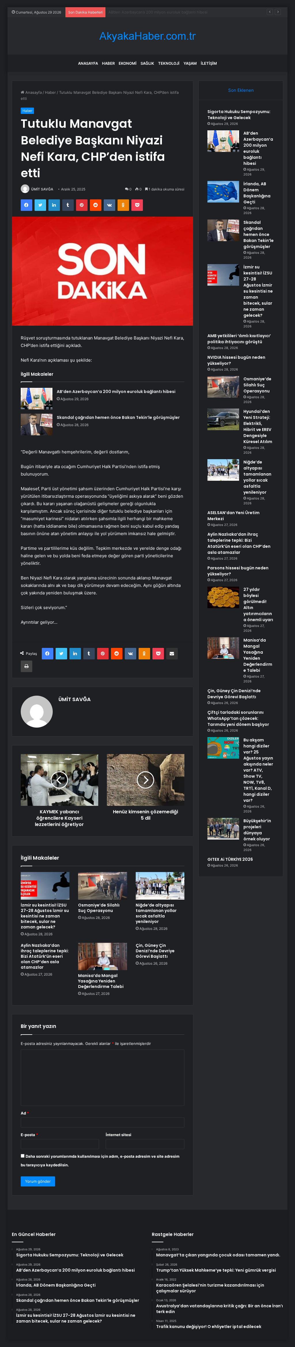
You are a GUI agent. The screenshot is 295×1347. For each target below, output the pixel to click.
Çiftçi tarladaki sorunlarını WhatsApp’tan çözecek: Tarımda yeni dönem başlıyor (238, 718)
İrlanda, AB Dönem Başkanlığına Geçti (141, 12)
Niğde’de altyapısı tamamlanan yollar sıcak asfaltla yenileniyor (156, 913)
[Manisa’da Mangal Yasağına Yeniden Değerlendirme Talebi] (102, 956)
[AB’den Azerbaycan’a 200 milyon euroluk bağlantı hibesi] (36, 398)
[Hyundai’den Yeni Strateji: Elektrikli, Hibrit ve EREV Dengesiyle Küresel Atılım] (223, 419)
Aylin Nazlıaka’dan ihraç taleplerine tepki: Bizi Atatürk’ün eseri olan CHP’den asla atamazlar (45, 956)
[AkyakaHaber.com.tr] (147, 36)
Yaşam (190, 63)
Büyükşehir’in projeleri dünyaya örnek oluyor (257, 830)
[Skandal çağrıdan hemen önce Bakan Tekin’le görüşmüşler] (36, 424)
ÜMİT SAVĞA (42, 189)
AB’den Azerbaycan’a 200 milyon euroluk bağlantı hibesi (116, 391)
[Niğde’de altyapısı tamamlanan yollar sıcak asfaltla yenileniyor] (160, 886)
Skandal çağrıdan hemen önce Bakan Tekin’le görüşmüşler (118, 417)
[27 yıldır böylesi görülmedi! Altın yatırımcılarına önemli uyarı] (223, 597)
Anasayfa (88, 63)
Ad (25, 1113)
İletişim (209, 63)
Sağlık (147, 63)
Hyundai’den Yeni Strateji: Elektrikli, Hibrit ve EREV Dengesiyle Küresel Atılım (257, 426)
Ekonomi (128, 63)
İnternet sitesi (118, 1134)
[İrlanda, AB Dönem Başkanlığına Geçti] (223, 192)
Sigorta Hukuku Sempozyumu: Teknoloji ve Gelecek (239, 115)
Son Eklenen (241, 90)
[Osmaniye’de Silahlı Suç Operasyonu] (102, 886)
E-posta (29, 1134)
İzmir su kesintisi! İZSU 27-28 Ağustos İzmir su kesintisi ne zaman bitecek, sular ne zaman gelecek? (45, 916)
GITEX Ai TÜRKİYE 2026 (230, 859)
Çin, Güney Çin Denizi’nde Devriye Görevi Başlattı (155, 950)
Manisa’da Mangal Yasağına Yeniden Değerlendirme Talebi (101, 981)
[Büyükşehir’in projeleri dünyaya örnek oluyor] (223, 829)
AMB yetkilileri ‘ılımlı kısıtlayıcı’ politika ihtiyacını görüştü (239, 339)
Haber (108, 63)
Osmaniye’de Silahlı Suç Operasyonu (99, 907)
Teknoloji (168, 63)
